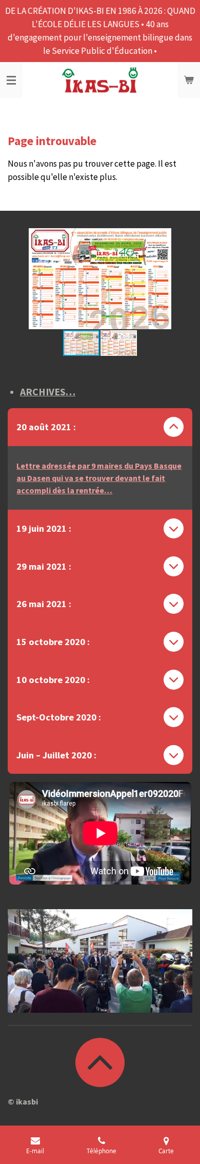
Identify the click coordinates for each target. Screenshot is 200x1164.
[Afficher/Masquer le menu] (11, 80)
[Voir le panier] (188, 80)
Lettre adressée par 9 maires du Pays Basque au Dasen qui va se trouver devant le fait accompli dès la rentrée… (99, 477)
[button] (183, 237)
